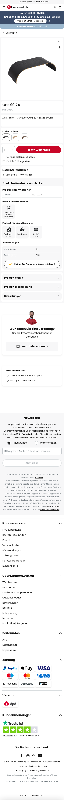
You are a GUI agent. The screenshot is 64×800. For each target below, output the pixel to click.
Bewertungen (12, 296)
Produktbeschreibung (18, 287)
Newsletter (8, 587)
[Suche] (55, 7)
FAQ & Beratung (11, 530)
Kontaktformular (52, 506)
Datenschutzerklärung (50, 509)
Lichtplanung (9, 613)
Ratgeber (22, 623)
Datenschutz (9, 645)
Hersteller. (39, 477)
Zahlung (8, 660)
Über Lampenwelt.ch (18, 576)
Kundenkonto (10, 566)
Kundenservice (13, 523)
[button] (59, 42)
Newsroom (8, 618)
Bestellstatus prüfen (14, 535)
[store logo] (19, 7)
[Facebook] (23, 755)
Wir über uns (9, 582)
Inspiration (8, 623)
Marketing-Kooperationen (17, 592)
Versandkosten (11, 545)
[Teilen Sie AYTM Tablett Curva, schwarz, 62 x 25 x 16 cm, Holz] (59, 47)
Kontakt (7, 540)
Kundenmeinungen (17, 715)
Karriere (7, 608)
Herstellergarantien (13, 560)
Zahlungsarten (10, 555)
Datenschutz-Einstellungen (16, 761)
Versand (8, 695)
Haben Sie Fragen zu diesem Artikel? (34, 264)
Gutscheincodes (11, 597)
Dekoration (11, 32)
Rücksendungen (11, 550)
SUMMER (30, 21)
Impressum (9, 650)
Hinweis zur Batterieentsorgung (33, 766)
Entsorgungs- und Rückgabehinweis (32, 770)
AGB (4, 639)
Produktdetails (14, 277)
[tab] (32, 544)
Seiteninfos (11, 633)
